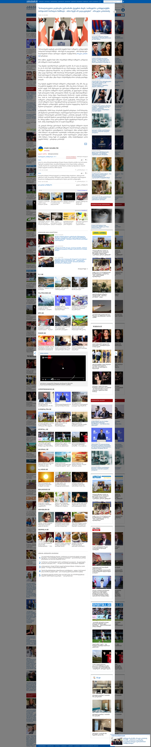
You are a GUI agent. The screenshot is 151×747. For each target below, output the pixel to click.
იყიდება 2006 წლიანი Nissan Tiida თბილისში (82, 203)
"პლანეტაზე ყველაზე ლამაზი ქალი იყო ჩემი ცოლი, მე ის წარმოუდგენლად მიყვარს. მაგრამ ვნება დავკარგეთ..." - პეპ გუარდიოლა (62, 575)
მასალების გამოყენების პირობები (89, 745)
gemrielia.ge (43, 529)
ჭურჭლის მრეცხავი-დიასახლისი (69, 202)
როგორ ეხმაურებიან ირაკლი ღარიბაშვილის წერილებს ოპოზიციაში (100, 548)
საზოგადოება (53, 1)
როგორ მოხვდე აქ (82, 190)
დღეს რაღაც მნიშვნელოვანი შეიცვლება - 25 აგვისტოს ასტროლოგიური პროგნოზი (100, 153)
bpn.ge (41, 313)
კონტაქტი (70, 745)
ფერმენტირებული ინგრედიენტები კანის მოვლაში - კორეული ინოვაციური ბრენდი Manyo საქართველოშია (69, 223)
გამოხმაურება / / (82, 169)
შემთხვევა (85, 1)
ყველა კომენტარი (82, 185)
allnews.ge (43, 469)
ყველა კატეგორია (94, 1)
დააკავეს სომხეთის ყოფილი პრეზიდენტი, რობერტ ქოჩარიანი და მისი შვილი (101, 38)
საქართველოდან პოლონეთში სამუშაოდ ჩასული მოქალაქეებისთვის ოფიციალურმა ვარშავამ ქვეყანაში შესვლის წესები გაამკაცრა (101, 570)
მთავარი (41, 1)
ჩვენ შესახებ (50, 745)
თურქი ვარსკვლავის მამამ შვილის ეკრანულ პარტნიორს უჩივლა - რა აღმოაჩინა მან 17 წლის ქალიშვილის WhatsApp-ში (101, 60)
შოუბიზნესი (80, 1)
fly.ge (40, 274)
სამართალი (61, 1)
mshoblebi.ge (43, 509)
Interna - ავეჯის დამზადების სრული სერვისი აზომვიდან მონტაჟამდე (56, 223)
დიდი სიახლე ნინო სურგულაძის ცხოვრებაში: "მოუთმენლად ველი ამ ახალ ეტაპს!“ (101, 345)
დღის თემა (47, 150)
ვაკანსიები (77, 745)
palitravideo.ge (44, 293)
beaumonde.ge (44, 489)
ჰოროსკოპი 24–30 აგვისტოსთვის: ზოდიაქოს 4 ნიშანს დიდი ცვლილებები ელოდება (101, 198)
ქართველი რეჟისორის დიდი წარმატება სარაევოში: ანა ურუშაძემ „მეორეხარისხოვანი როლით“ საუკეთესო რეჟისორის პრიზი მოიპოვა (101, 389)
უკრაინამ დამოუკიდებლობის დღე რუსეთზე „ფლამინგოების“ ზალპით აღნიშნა (101, 316)
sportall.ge (43, 429)
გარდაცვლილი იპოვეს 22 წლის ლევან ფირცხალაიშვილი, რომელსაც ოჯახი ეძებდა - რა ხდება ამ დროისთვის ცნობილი (63, 567)
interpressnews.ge (46, 389)
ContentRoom (84, 210)
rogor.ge (42, 333)
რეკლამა (57, 745)
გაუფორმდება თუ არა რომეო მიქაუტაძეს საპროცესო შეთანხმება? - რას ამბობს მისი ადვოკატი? (100, 423)
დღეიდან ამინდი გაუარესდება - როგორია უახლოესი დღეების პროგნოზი (101, 131)
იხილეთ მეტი (82, 268)
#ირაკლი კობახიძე (53, 153)
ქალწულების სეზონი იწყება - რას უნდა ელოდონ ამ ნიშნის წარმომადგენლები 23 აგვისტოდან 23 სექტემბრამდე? (101, 175)
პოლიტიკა (47, 1)
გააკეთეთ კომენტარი (45, 185)
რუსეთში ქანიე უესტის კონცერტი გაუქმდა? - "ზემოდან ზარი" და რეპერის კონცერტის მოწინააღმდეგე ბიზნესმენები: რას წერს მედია (101, 108)
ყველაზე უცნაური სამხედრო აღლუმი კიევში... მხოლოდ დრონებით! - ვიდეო (99, 296)
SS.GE (40, 190)
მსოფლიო (67, 1)
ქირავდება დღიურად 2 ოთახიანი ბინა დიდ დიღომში (57, 203)
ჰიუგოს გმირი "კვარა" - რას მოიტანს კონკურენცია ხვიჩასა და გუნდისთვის (101, 646)
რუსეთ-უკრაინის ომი (51, 148)
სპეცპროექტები (42, 745)
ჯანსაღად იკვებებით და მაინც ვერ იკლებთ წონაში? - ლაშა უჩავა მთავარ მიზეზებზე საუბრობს (82, 223)
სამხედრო (73, 1)
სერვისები (63, 745)
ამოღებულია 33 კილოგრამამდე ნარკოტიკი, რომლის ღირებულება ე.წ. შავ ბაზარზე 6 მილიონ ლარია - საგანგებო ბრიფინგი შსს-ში (101, 446)
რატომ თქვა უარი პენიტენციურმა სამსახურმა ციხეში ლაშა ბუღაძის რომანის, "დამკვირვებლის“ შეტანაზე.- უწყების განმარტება (101, 84)
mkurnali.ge (43, 449)
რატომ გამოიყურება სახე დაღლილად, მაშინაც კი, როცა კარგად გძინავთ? (100, 227)
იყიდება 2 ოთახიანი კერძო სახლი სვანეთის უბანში (44, 203)
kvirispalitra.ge (44, 409)
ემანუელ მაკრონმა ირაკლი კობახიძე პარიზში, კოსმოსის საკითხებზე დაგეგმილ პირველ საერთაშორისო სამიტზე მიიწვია (135, 741)
